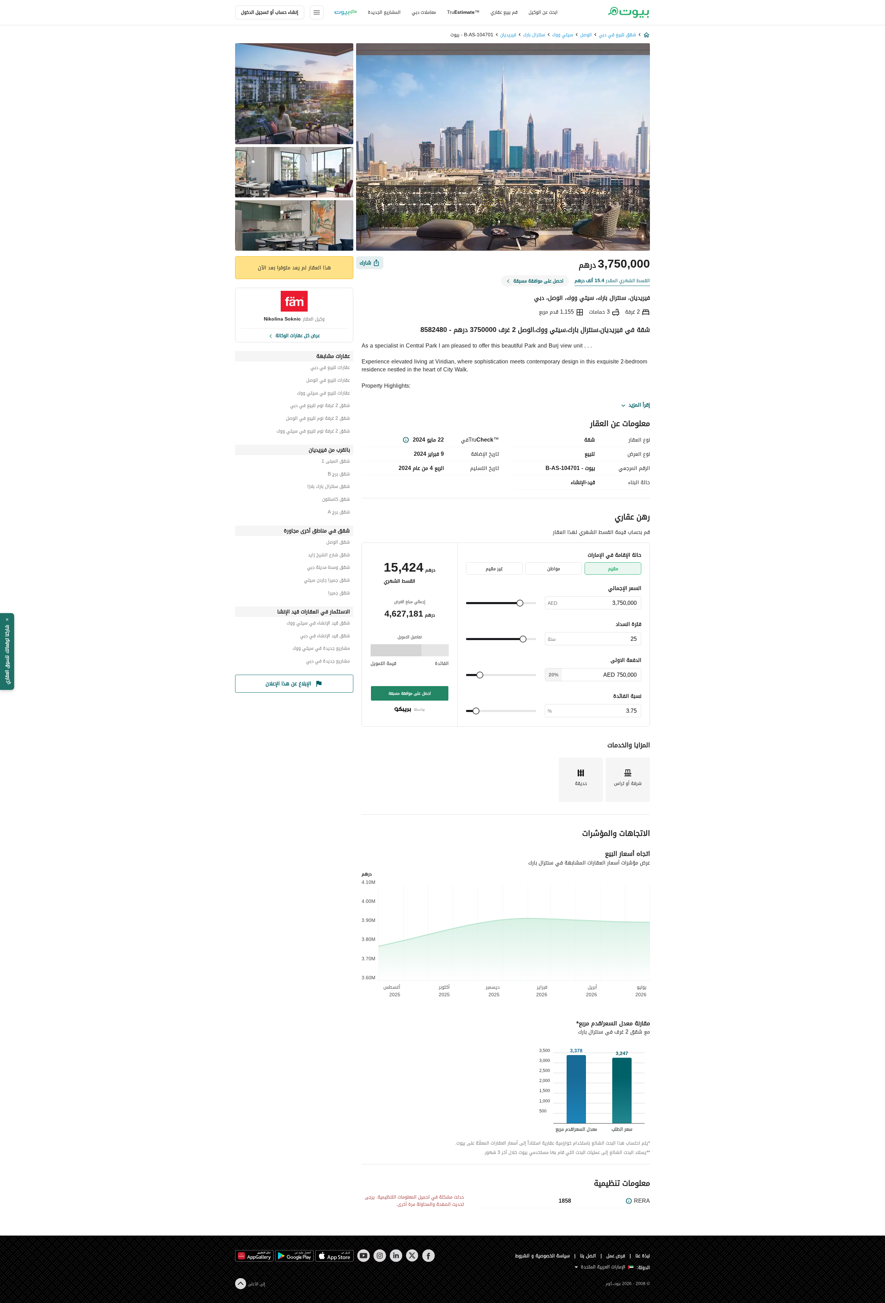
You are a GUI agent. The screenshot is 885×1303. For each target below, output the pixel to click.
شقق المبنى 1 (336, 462)
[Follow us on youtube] (363, 1255)
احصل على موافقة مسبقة (410, 693)
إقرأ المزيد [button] (639, 405)
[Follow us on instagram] (379, 1255)
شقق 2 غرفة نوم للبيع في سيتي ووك (313, 432)
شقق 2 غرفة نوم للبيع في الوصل (318, 419)
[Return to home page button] (628, 12)
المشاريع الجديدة (384, 12)
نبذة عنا (642, 1255)
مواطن (553, 568)
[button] (7, 651)
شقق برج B (339, 475)
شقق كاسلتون (336, 500)
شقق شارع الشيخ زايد (329, 556)
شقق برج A (339, 513)
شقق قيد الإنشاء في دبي (325, 636)
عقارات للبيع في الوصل (328, 381)
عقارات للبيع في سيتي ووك (323, 394)
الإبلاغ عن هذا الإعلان (288, 683)
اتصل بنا (588, 1255)
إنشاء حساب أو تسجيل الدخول (269, 12)
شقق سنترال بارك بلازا (328, 487)
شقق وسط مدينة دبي (328, 568)
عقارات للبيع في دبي (330, 368)
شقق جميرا (339, 594)
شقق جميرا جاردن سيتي (327, 581)
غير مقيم (494, 568)
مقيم (613, 568)
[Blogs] (345, 12)
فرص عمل (615, 1255)
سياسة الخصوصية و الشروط (542, 1255)
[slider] (519, 603)
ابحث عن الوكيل (543, 12)
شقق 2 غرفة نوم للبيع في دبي (320, 406)
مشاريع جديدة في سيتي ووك (321, 649)
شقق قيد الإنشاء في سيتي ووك (318, 624)
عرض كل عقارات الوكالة (298, 335)
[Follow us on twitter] (412, 1255)
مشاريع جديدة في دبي (328, 662)
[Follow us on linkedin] (396, 1255)
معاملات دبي (424, 12)
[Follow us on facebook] (428, 1255)
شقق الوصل (338, 543)
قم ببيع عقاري (504, 12)
